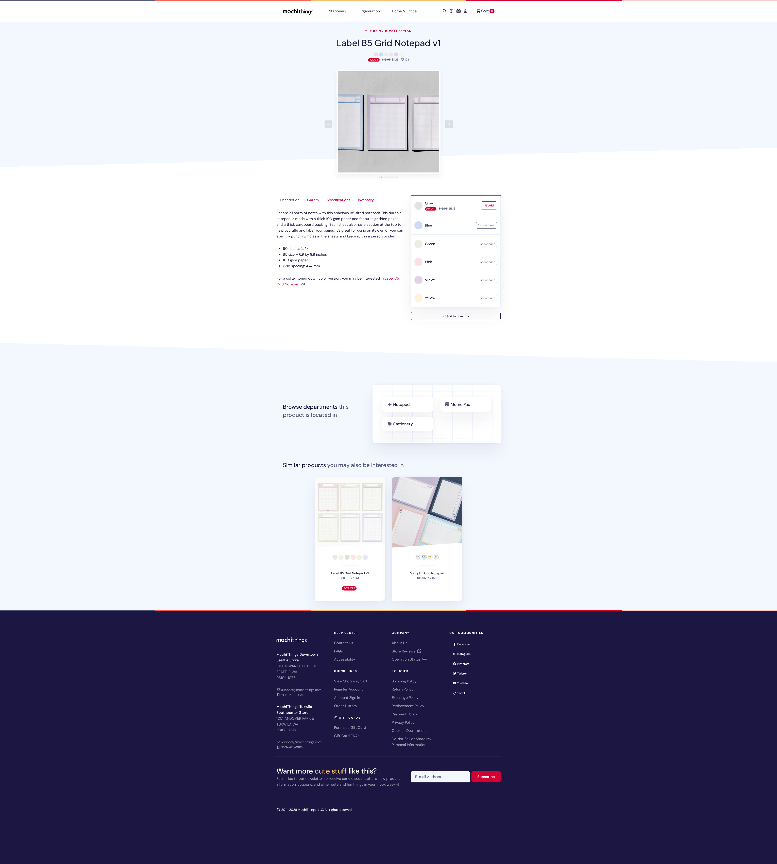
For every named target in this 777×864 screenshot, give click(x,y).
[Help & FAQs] (451, 11)
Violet (430, 280)
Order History (345, 705)
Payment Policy (404, 714)
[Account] (465, 11)
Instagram (465, 654)
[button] (388, 122)
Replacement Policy (408, 705)
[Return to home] (298, 11)
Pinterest (464, 664)
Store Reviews (404, 651)
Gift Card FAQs (346, 735)
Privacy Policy (403, 722)
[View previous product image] (328, 124)
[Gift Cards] (458, 11)
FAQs (338, 651)
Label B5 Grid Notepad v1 (388, 43)
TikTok (462, 693)
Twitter (463, 673)
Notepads (402, 404)
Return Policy (402, 689)
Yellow (430, 298)
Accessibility (344, 659)
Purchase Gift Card (350, 727)
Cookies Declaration (409, 730)
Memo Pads (461, 404)
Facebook (464, 644)
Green (430, 244)
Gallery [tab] (313, 200)
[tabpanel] (340, 248)
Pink (428, 262)
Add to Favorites (457, 316)
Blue (428, 225)
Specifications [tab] (338, 200)
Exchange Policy (405, 697)
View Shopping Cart (350, 681)
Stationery (337, 11)
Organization (369, 11)
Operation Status (406, 659)
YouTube (464, 683)
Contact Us (343, 643)
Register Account (348, 689)
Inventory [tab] (366, 200)
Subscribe (489, 776)
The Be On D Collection (388, 31)
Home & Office (404, 11)
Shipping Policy (404, 681)
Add (492, 205)
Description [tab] (289, 200)
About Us (399, 643)
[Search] (444, 11)
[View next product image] (449, 124)
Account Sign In (347, 697)
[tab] (379, 177)
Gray (429, 203)
